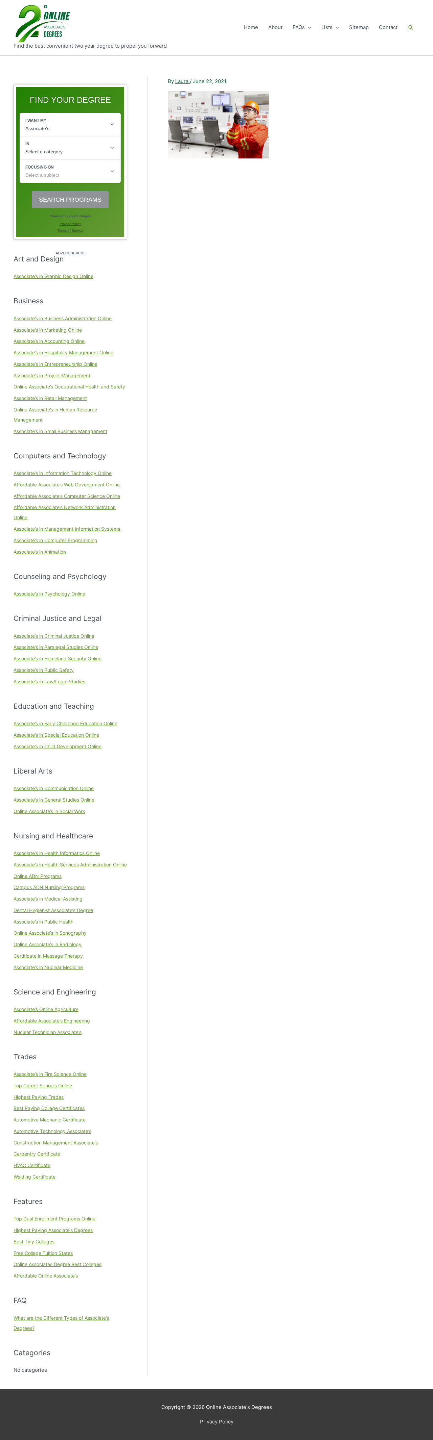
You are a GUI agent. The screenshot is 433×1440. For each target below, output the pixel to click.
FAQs (299, 27)
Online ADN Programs (38, 876)
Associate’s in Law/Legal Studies (49, 681)
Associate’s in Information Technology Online (63, 473)
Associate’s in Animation (40, 552)
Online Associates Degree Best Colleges (57, 1264)
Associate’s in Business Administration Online (63, 318)
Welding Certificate (34, 1177)
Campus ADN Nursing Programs (49, 887)
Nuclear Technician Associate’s (48, 1032)
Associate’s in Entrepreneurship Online (55, 364)
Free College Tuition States (43, 1253)
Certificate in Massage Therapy (48, 956)
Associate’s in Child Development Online (57, 746)
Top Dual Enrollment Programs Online (54, 1218)
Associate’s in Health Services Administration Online (70, 864)
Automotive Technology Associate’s (52, 1131)
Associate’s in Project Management (52, 375)
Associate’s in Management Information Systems (67, 529)
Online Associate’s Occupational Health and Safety (69, 386)
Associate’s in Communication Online (54, 788)
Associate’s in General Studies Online (54, 800)
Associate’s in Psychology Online (49, 594)
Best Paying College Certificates (49, 1108)
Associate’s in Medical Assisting (48, 899)
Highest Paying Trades (39, 1097)
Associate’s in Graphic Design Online (53, 276)
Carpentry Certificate (37, 1154)
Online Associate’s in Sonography (50, 933)
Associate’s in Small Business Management (60, 431)
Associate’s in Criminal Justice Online (54, 636)
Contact (388, 27)
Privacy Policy (216, 1421)
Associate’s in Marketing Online (48, 330)
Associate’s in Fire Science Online (50, 1074)
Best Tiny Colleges (34, 1241)
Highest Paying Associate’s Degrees (53, 1230)
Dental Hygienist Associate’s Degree (53, 910)
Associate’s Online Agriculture (46, 1009)
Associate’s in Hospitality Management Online (63, 352)
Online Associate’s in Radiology (48, 944)
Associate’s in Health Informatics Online (57, 853)
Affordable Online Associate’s (46, 1276)
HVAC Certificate (32, 1165)
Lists (327, 27)
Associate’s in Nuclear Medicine (48, 967)
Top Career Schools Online (43, 1085)
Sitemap (359, 27)
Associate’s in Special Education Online (56, 735)
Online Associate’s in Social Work (49, 811)
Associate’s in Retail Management (50, 398)
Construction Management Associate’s (56, 1142)
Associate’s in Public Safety (44, 670)
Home (251, 27)
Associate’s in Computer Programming (55, 540)
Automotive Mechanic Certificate (50, 1119)
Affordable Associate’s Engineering (52, 1021)
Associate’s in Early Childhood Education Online (65, 723)
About (275, 27)
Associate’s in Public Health (43, 922)
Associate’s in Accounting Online (49, 341)
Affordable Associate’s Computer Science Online (67, 496)
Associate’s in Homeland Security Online (57, 658)
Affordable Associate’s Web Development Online (67, 484)
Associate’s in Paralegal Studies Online (56, 647)
